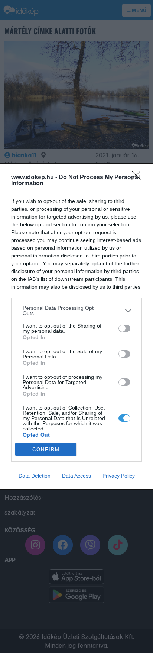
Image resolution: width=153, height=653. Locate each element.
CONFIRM (46, 449)
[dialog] (76, 326)
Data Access (76, 476)
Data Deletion (35, 476)
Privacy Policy (118, 476)
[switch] (124, 328)
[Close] (138, 178)
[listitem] (76, 310)
